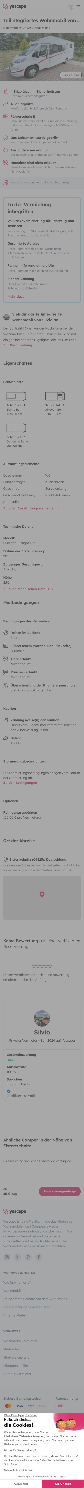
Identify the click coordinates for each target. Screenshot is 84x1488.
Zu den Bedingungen (20, 783)
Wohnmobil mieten (17, 1291)
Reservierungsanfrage (60, 1191)
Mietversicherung (16, 1357)
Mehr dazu (16, 296)
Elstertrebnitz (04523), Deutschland (26, 28)
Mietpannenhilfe (15, 1366)
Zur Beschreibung (17, 345)
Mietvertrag (12, 1349)
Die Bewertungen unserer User (26, 1307)
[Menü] (74, 7)
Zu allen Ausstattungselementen (29, 508)
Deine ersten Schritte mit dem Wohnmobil (35, 1299)
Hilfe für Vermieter (17, 1374)
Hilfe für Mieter (14, 1315)
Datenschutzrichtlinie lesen (19, 1470)
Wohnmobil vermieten (20, 1341)
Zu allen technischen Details (26, 589)
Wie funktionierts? (17, 1282)
